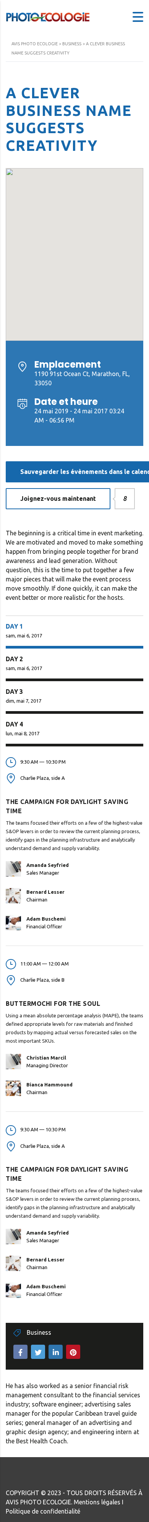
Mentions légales (97, 1502)
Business (39, 1332)
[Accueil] (48, 16)
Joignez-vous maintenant (65, 498)
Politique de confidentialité (43, 1511)
